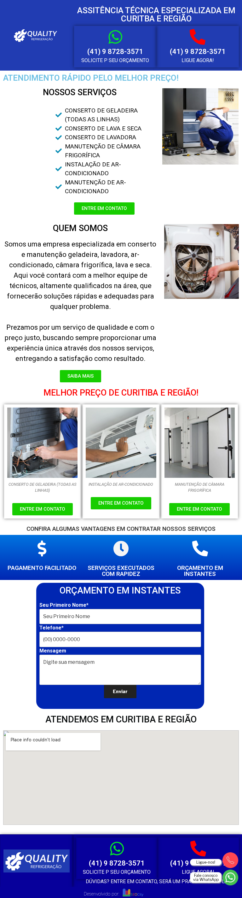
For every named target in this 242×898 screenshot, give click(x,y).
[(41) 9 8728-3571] (115, 37)
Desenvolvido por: (101, 894)
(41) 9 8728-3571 (115, 51)
